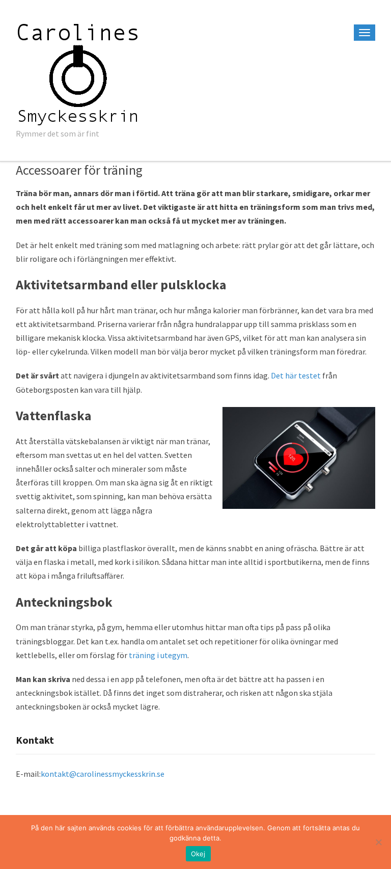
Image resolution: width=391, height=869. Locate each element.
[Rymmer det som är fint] (78, 72)
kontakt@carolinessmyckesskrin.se (102, 774)
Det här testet (296, 375)
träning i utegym (158, 655)
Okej (198, 854)
